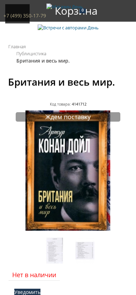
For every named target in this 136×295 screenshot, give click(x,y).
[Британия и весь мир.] (68, 229)
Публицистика (31, 53)
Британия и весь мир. (43, 60)
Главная (17, 46)
